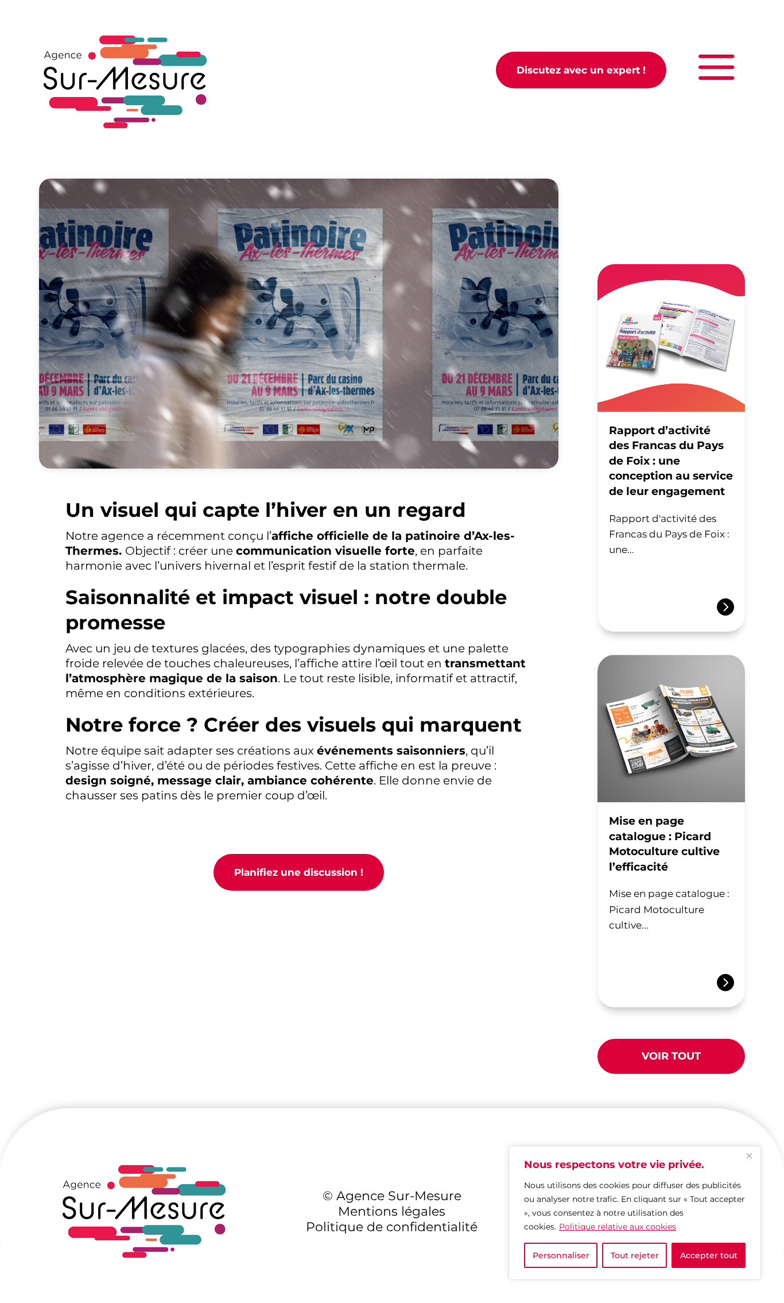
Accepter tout (709, 1255)
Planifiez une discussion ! (298, 872)
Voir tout (671, 1056)
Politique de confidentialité (392, 1227)
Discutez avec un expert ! (581, 70)
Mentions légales (391, 1211)
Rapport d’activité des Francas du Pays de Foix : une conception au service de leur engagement (671, 461)
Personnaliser (561, 1255)
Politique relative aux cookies (617, 1226)
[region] (635, 1213)
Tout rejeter (635, 1255)
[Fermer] (749, 1155)
